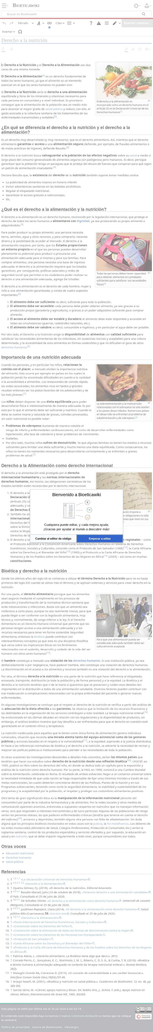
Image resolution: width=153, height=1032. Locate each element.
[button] (53, 539)
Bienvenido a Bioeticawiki (76, 494)
